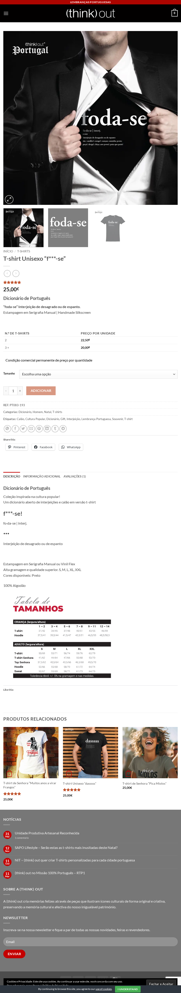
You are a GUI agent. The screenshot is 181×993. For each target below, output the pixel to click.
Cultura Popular (35, 419)
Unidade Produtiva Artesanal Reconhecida (47, 833)
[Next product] (7, 273)
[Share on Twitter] (23, 428)
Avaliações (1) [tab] (75, 476)
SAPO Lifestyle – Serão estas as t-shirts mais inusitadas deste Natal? (66, 847)
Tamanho (9, 373)
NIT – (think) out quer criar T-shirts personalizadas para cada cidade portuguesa (75, 860)
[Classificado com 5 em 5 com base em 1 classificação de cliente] (90, 282)
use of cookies (104, 989)
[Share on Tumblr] (55, 428)
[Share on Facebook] (15, 428)
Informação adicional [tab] (41, 476)
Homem (38, 412)
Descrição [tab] (11, 476)
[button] (6, 13)
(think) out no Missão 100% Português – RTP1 (50, 873)
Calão (20, 419)
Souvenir (117, 419)
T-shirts (23, 251)
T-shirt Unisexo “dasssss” (79, 783)
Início (8, 251)
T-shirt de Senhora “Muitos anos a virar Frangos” (29, 785)
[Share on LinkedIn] (47, 428)
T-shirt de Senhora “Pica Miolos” (144, 783)
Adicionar (41, 391)
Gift (62, 419)
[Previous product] (15, 273)
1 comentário (28, 837)
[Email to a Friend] (31, 428)
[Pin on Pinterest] (39, 428)
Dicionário (25, 412)
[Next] (169, 118)
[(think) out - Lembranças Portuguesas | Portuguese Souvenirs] (90, 13)
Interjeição (73, 419)
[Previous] (12, 118)
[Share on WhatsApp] (7, 428)
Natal (47, 412)
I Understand (128, 989)
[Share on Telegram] (63, 428)
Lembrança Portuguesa (96, 419)
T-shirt (128, 419)
